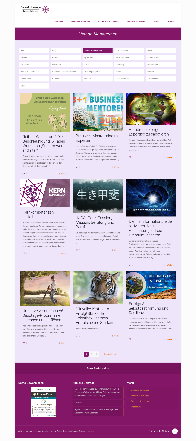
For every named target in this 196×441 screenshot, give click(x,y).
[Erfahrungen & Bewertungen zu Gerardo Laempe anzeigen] (43, 416)
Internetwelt (152, 57)
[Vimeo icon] (154, 431)
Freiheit (24, 57)
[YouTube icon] (157, 431)
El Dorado (79, 402)
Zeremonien (152, 79)
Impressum (136, 407)
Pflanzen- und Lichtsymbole (64, 72)
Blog (54, 50)
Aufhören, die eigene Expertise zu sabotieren (149, 131)
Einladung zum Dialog (140, 390)
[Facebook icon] (149, 431)
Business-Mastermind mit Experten (98, 138)
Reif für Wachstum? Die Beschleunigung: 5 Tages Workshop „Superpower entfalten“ (44, 143)
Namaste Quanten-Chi (30, 72)
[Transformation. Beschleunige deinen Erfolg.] (35, 9)
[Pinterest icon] (163, 431)
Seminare (56, 79)
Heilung (55, 57)
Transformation (122, 79)
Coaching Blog (122, 50)
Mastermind (152, 64)
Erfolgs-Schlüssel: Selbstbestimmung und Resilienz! (149, 308)
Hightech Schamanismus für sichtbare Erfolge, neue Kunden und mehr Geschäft (96, 411)
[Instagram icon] (166, 431)
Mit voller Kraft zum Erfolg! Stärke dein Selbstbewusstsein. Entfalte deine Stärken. (95, 316)
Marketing (120, 64)
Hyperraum (88, 57)
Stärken (87, 79)
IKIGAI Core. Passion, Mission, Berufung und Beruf (95, 222)
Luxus (86, 64)
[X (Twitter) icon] (152, 431)
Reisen (118, 72)
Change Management (93, 50)
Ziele (23, 86)
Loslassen (56, 64)
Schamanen (26, 79)
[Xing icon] (168, 431)
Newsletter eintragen (140, 395)
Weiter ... (64, 174)
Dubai (149, 50)
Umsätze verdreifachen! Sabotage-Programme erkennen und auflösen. (43, 315)
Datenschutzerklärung (140, 401)
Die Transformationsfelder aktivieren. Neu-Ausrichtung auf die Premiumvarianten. (151, 228)
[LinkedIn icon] (160, 431)
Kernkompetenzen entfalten (38, 214)
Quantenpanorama (92, 72)
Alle (22, 50)
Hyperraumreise (122, 57)
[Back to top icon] (175, 431)
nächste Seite (109, 354)
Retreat (150, 72)
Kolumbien (25, 64)
